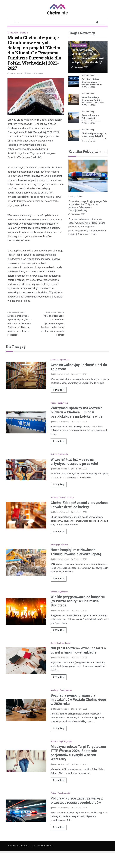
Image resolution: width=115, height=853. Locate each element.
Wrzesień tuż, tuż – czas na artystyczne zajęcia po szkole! (74, 462)
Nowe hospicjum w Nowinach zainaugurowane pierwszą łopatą (76, 552)
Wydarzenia (64, 360)
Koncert (54, 592)
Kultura (54, 454)
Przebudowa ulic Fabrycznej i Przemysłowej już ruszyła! (91, 119)
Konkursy (54, 360)
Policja (53, 403)
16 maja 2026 (89, 141)
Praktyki (63, 498)
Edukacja (54, 498)
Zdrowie (64, 545)
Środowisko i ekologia (17, 33)
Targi (61, 741)
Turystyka (68, 741)
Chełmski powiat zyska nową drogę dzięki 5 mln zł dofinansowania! (94, 136)
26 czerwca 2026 (78, 214)
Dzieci (53, 643)
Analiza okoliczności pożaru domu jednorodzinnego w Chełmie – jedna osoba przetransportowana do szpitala (52, 325)
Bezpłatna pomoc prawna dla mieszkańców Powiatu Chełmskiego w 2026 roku (78, 699)
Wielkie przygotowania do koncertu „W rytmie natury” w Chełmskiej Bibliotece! (78, 601)
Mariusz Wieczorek (35, 73)
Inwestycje (55, 545)
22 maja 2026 (89, 105)
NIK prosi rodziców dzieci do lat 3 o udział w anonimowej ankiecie (78, 650)
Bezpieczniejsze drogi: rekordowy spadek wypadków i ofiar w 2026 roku (92, 83)
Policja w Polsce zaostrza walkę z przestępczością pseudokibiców (77, 800)
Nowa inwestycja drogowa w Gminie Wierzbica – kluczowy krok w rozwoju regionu (93, 103)
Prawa (67, 643)
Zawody (70, 498)
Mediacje (54, 690)
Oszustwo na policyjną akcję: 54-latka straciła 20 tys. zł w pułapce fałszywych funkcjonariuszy (87, 206)
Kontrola (60, 643)
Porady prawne (66, 690)
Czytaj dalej (58, 390)
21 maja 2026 (89, 123)
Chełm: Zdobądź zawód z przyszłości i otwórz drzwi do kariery (80, 505)
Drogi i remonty (79, 45)
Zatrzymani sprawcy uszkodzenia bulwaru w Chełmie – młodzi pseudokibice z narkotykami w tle (76, 412)
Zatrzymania (63, 403)
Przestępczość (64, 793)
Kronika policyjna (75, 197)
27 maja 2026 (89, 87)
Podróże (54, 741)
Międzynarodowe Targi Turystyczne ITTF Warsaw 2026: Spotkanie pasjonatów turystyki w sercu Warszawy (78, 753)
